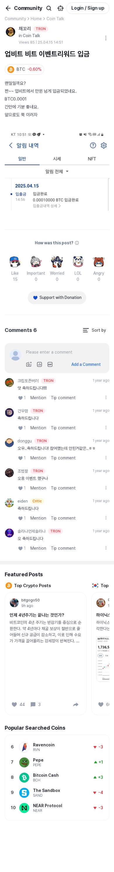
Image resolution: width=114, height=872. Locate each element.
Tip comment (63, 397)
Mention (38, 397)
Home (36, 18)
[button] (24, 69)
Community (15, 18)
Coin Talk (55, 18)
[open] (105, 397)
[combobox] (94, 330)
